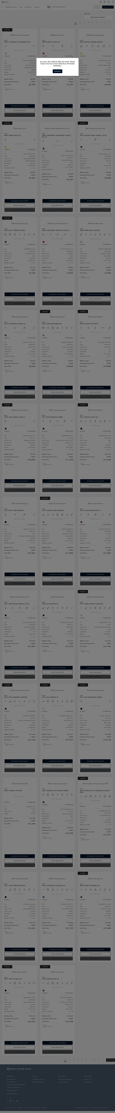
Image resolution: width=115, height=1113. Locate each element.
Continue (57, 71)
